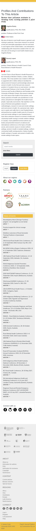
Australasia (6, 495)
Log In (6, 168)
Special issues (7, 484)
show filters (6, 150)
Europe (5, 497)
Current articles (7, 479)
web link (6, 245)
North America (7, 501)
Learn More (23, 168)
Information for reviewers (10, 468)
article (5, 224)
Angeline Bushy (11, 26)
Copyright (6, 470)
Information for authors (9, 464)
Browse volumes (8, 481)
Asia (4, 493)
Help (4, 518)
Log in (4, 512)
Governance (6, 472)
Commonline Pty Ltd (28, 526)
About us (5, 462)
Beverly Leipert (11, 58)
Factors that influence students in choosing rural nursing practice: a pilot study (18, 20)
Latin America (7, 499)
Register (14, 168)
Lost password (7, 516)
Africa (4, 491)
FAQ (4, 466)
